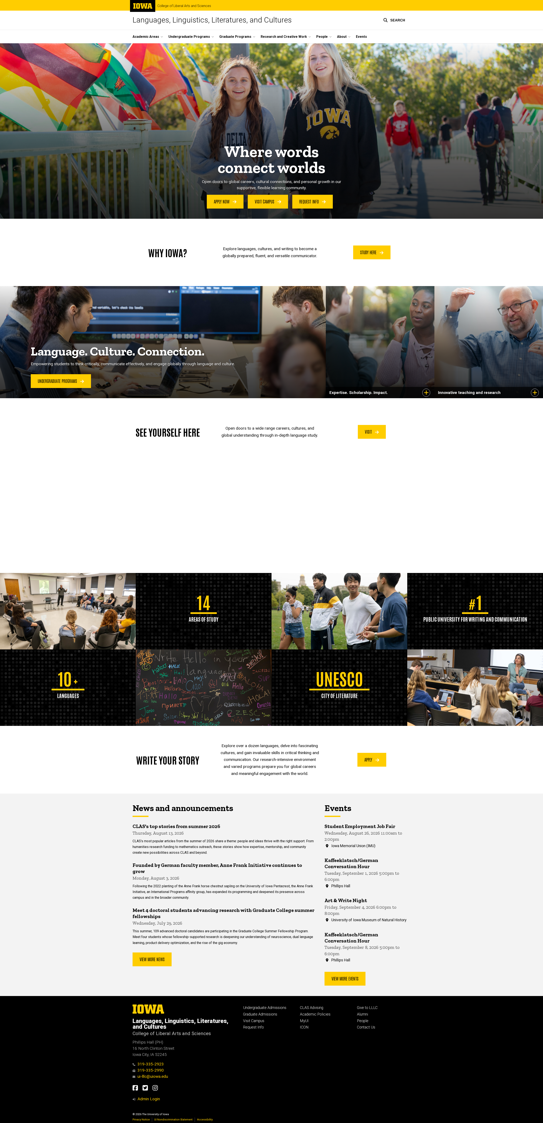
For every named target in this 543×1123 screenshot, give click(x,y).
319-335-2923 (150, 1064)
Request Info (309, 201)
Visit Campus (265, 201)
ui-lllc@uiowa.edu (152, 1076)
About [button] (342, 37)
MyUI (304, 1021)
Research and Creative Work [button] (284, 37)
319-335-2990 (150, 1070)
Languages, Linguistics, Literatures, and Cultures (212, 20)
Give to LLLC (367, 1008)
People (362, 1021)
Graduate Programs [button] (235, 37)
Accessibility (205, 1119)
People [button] (322, 37)
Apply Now (222, 201)
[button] (394, 20)
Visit (369, 431)
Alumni (362, 1014)
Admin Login (148, 1098)
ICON (304, 1027)
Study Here (369, 252)
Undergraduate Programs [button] (189, 37)
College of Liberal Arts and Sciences (184, 6)
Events (361, 37)
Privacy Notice (141, 1119)
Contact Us (366, 1027)
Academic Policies (315, 1014)
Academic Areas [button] (146, 37)
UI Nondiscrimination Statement (173, 1119)
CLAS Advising (311, 1008)
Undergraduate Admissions (264, 1008)
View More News (152, 959)
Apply (368, 759)
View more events (345, 978)
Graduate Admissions (260, 1014)
